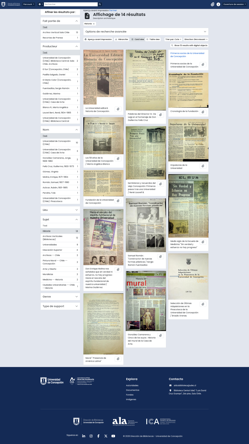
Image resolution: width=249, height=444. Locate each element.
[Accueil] (12, 4)
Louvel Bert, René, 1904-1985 (60, 113)
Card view (139, 39)
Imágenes (131, 399)
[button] (213, 4)
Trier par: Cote (172, 39)
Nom (46, 129)
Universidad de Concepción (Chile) (60, 143)
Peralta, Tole (60, 193)
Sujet (46, 219)
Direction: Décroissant (195, 39)
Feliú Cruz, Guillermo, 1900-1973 (60, 167)
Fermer (113, 10)
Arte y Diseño (60, 269)
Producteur (50, 46)
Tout (45, 27)
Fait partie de (51, 21)
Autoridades (132, 385)
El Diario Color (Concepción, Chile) (60, 81)
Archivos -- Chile (60, 256)
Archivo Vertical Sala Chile (60, 33)
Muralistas (60, 275)
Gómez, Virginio (60, 172)
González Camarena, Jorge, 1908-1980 (60, 159)
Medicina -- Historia (60, 280)
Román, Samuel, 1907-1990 (60, 183)
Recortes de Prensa (60, 38)
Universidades (60, 245)
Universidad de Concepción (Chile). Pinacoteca (60, 200)
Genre (47, 296)
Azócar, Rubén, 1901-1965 (60, 188)
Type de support (53, 306)
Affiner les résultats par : (60, 12)
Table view (154, 39)
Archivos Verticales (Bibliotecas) (60, 238)
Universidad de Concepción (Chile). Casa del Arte (60, 100)
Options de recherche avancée (105, 31)
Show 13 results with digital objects (190, 45)
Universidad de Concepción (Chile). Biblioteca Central (60, 119)
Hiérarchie (123, 39)
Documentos (132, 390)
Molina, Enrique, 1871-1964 (60, 177)
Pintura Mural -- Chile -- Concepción (60, 262)
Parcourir (28, 4)
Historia (60, 231)
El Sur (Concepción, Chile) (60, 70)
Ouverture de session (233, 4)
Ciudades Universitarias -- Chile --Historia (60, 286)
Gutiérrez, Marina (60, 94)
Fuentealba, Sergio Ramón (60, 89)
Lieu (45, 210)
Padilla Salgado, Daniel (60, 75)
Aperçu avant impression (99, 39)
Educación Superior (60, 250)
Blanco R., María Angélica (60, 108)
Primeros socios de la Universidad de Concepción (187, 55)
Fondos (129, 394)
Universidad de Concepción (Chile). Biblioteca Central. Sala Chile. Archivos (60, 60)
